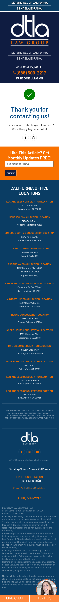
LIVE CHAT (14, 598)
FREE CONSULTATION (29, 477)
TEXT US (44, 598)
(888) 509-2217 (31, 72)
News (31, 488)
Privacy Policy (20, 488)
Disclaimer (40, 488)
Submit (11, 173)
